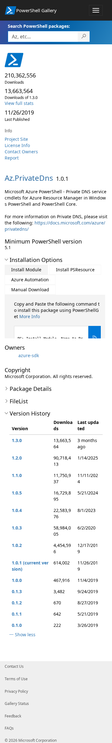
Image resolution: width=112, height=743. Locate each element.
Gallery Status (17, 703)
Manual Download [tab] (30, 290)
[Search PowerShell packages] (84, 36)
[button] (6, 260)
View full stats (19, 103)
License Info (17, 145)
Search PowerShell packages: (39, 26)
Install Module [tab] (26, 270)
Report (12, 158)
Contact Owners (21, 152)
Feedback (13, 716)
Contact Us (14, 666)
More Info (29, 316)
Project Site (16, 139)
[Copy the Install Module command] (94, 338)
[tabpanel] (57, 325)
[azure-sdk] (11, 355)
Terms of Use (16, 678)
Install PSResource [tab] (75, 270)
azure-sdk (28, 355)
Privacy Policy (16, 691)
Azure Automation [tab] (30, 280)
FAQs (9, 728)
